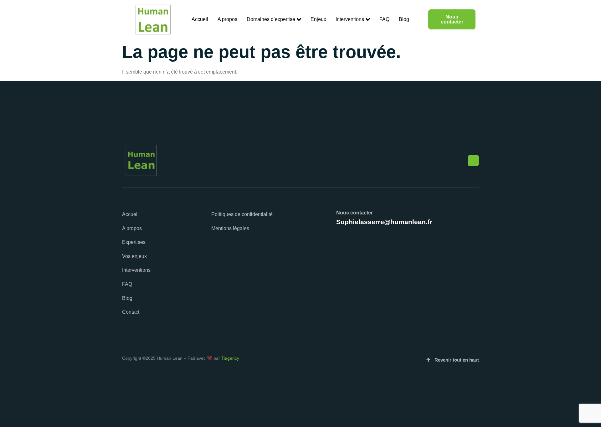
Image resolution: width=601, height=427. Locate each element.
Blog (404, 19)
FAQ (384, 19)
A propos (227, 19)
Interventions (350, 19)
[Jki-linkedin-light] (473, 160)
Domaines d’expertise (271, 19)
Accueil (200, 19)
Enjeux (318, 19)
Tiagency (230, 358)
